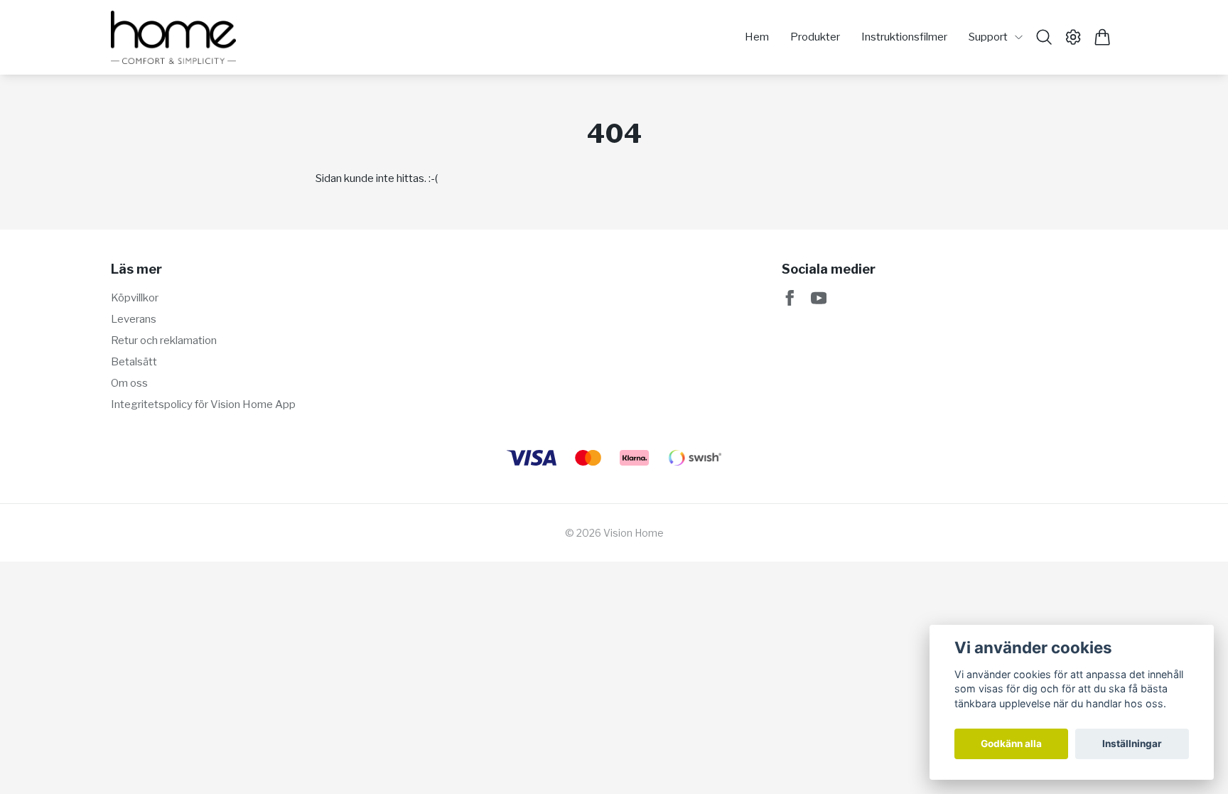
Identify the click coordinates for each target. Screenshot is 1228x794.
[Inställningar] (1073, 37)
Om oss (129, 383)
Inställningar (1132, 743)
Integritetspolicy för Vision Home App (203, 404)
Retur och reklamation (164, 340)
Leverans (133, 319)
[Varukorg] (1102, 37)
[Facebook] (790, 298)
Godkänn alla (1011, 743)
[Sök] (1043, 37)
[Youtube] (819, 298)
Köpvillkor (134, 297)
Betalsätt (134, 361)
